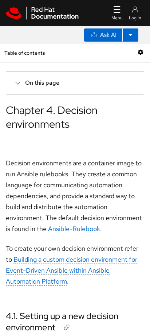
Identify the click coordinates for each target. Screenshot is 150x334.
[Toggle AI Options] (130, 35)
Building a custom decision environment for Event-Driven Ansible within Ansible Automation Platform (71, 270)
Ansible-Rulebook (74, 228)
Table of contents (24, 52)
